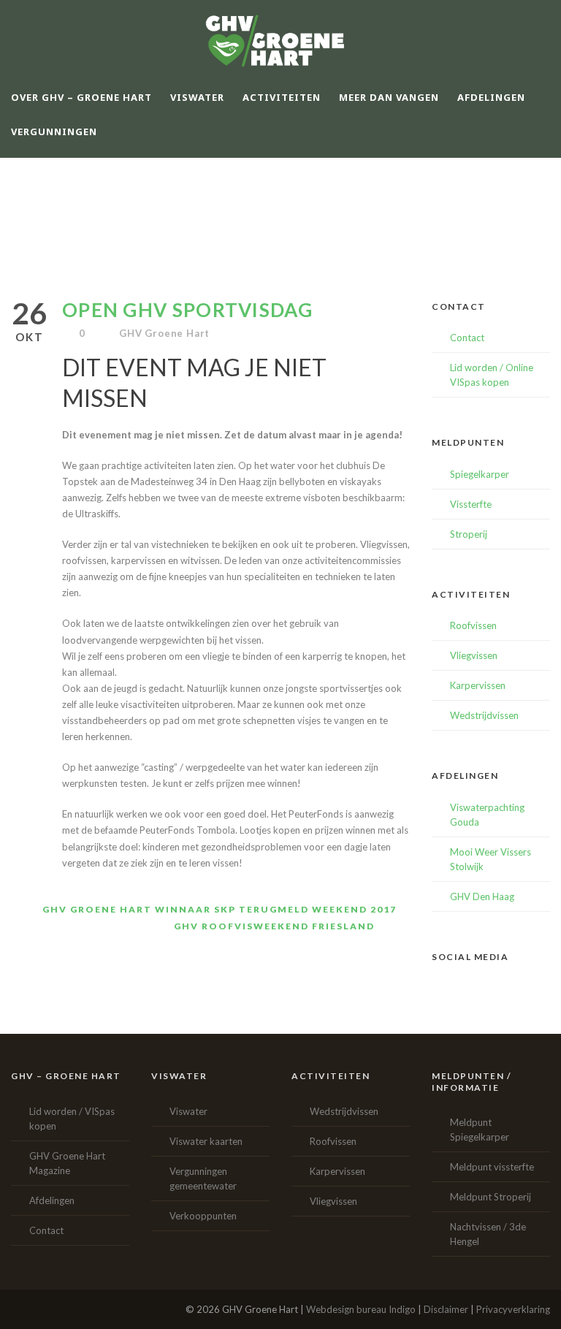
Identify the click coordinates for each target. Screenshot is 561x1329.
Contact (467, 337)
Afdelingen (52, 1200)
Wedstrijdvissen (484, 715)
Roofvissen (473, 625)
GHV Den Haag (482, 896)
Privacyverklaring (513, 1309)
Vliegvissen (473, 655)
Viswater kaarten (206, 1141)
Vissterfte (471, 504)
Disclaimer (446, 1309)
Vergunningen (54, 131)
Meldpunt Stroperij (490, 1197)
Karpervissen (477, 685)
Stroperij (468, 534)
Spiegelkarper (479, 474)
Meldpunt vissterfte (492, 1167)
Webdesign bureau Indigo (361, 1309)
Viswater (188, 1111)
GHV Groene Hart (164, 333)
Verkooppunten (203, 1216)
